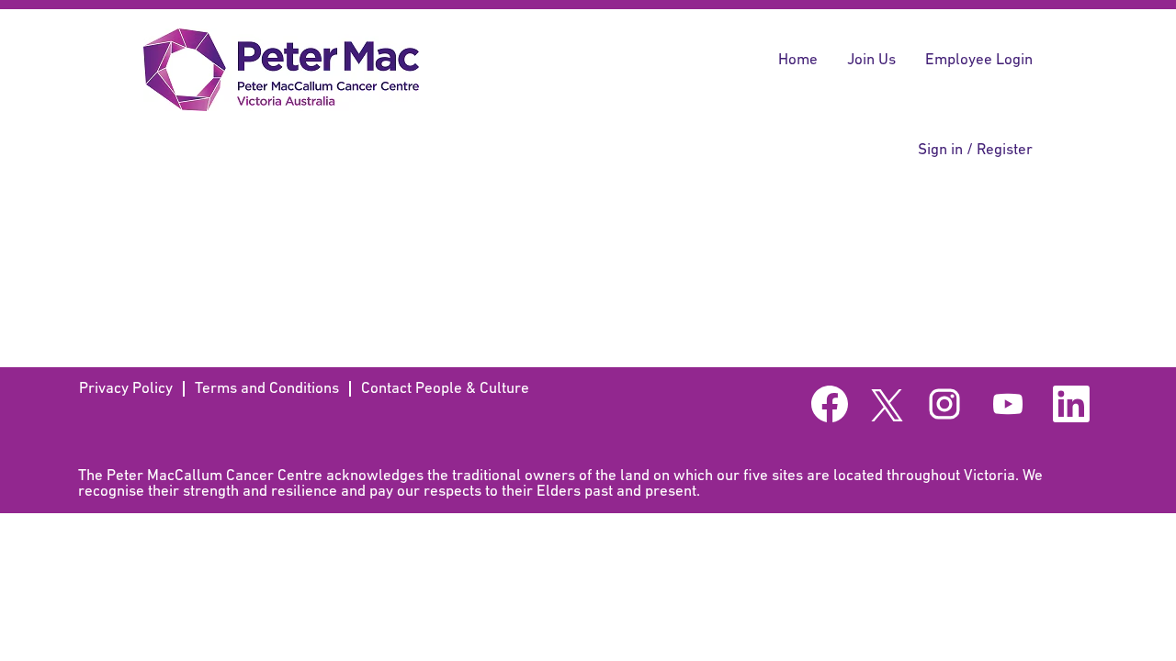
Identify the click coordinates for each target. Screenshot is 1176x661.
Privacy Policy (126, 389)
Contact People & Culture (445, 389)
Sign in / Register (975, 150)
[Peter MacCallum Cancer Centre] (281, 70)
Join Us (871, 60)
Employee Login (979, 60)
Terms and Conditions (267, 389)
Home (798, 60)
